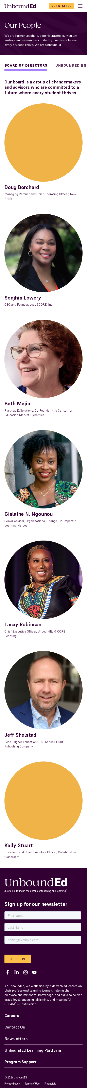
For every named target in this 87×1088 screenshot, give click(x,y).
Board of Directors (25, 65)
